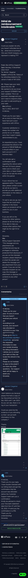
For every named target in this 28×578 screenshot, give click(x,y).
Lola (8, 302)
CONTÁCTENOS (7, 547)
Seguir (14, 31)
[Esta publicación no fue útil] (25, 44)
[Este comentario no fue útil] (23, 467)
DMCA (17, 558)
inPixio (3, 8)
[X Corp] (4, 286)
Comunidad (10, 8)
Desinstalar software (7, 555)
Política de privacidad (8, 558)
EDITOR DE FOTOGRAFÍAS (10, 544)
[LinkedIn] (6, 286)
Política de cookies (21, 553)
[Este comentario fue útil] (23, 462)
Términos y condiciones (8, 553)
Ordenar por (22, 294)
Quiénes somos (18, 555)
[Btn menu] (2, 3)
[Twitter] (26, 537)
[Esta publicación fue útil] (25, 39)
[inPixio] (8, 3)
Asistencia (23, 558)
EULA (25, 555)
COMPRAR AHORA (20, 3)
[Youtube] (16, 537)
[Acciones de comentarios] (22, 376)
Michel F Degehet (11, 39)
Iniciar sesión (4, 523)
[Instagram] (19, 537)
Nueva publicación (14, 528)
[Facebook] (2, 286)
